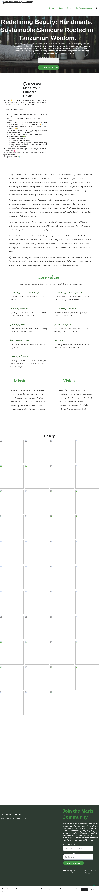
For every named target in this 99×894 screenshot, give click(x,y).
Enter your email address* (72, 844)
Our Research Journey (84, 8)
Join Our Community (73, 863)
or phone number (69, 853)
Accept (84, 890)
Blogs (69, 8)
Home (51, 8)
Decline (93, 890)
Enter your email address (47, 57)
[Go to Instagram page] (96, 8)
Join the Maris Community (50, 67)
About (60, 8)
